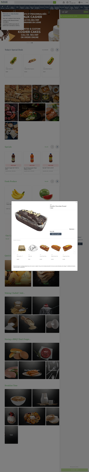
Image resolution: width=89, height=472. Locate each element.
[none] (21, 250)
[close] (76, 202)
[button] (31, 220)
